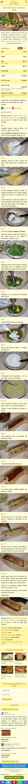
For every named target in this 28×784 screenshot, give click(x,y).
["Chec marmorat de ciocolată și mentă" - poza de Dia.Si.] (7, 733)
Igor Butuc (25, 774)
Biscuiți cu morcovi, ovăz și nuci (6, 676)
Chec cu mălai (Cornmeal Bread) (20, 675)
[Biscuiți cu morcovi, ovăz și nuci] (7, 670)
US (25, 48)
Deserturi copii (17, 642)
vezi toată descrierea (14, 43)
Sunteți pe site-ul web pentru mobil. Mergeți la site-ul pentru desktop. (14, 765)
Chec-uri (9, 642)
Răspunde (4, 741)
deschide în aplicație (12, 777)
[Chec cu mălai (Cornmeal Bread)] (21, 670)
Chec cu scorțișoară (18, 662)
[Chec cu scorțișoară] (21, 656)
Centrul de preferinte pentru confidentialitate (14, 770)
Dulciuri (3, 644)
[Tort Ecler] (7, 656)
